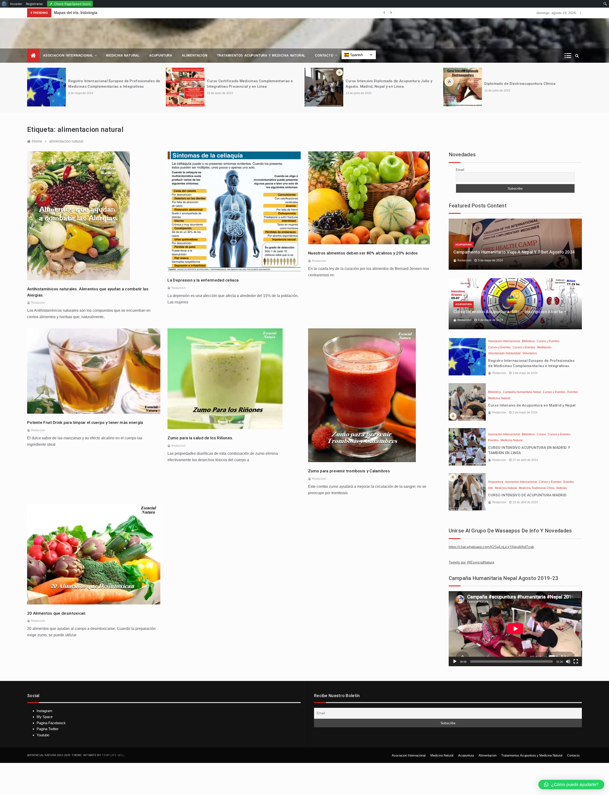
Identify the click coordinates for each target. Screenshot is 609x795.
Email (460, 170)
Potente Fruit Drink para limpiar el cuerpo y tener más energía (85, 422)
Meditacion (544, 347)
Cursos (541, 434)
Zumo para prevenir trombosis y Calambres (349, 471)
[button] (571, 784)
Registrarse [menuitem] (34, 4)
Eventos (572, 392)
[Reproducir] (454, 661)
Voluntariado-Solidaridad (504, 353)
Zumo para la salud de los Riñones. (200, 438)
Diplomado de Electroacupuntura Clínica (519, 83)
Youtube (43, 735)
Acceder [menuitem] (16, 4)
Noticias (561, 488)
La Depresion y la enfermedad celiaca (203, 280)
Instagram (44, 711)
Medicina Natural (123, 55)
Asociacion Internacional (68, 55)
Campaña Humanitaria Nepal (522, 392)
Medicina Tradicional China (537, 488)
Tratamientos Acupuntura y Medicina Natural (261, 55)
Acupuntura (160, 55)
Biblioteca (528, 341)
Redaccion (38, 302)
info (490, 488)
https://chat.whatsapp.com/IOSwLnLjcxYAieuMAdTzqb (491, 547)
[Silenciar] (568, 661)
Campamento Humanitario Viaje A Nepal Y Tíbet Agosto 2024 (514, 251)
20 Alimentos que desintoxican (56, 613)
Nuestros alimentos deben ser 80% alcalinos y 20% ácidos (363, 253)
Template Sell (113, 755)
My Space (45, 717)
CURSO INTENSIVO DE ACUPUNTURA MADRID (527, 495)
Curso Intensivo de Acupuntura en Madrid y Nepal (531, 405)
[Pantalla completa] (575, 661)
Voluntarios (529, 353)
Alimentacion (194, 55)
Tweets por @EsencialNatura (471, 562)
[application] (515, 628)
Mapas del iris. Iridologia (75, 13)
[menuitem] (4, 4)
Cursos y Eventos (548, 341)
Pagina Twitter (48, 729)
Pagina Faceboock (51, 723)
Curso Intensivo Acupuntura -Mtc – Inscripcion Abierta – (510, 311)
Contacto (324, 55)
